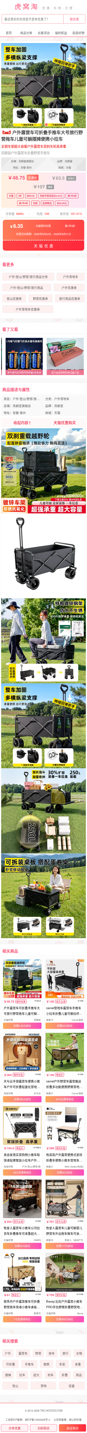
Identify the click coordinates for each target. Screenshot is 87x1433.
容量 (72, 1386)
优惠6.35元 (19, 1025)
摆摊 (8, 1375)
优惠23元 (62, 1025)
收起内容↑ (22, 422)
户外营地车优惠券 (28, 309)
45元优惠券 (19, 1172)
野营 (38, 1353)
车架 (62, 1364)
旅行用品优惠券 (69, 298)
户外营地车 (70, 277)
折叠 (65, 1375)
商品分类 (26, 32)
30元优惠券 (62, 1099)
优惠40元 (62, 1172)
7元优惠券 (20, 1319)
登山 (15, 1386)
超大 (36, 1375)
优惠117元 (62, 1246)
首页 (9, 32)
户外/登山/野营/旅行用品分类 (28, 277)
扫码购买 (44, 1428)
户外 (8, 1353)
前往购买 (73, 1428)
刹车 (51, 1375)
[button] (30, 124)
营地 (44, 1386)
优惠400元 (62, 1319)
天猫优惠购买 (65, 422)
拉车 (22, 1375)
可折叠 (10, 1364)
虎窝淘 (27, 6)
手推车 (29, 1364)
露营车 (23, 1353)
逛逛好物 (78, 32)
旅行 (65, 1353)
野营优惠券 (40, 298)
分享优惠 (15, 1428)
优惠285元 (20, 1099)
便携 (46, 1364)
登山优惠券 (14, 298)
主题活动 (44, 32)
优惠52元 (20, 1246)
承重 (78, 1364)
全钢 (79, 1353)
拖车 (52, 1353)
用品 (79, 1375)
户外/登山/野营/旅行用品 (26, 288)
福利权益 (61, 32)
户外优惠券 (69, 288)
